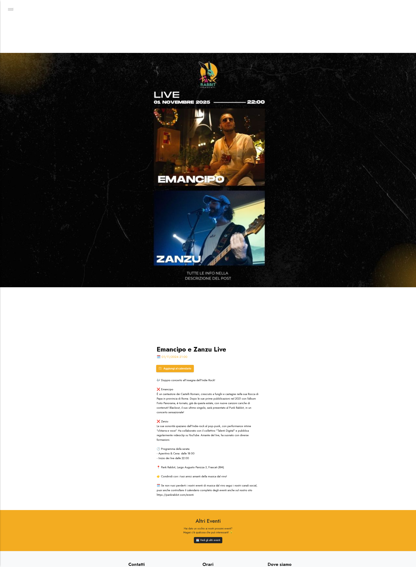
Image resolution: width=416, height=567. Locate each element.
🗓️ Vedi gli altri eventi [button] (208, 540)
